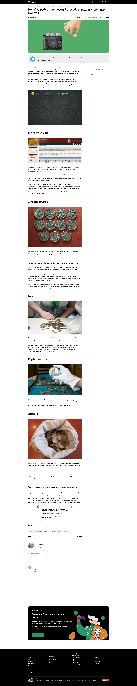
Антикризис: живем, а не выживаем (58, 475)
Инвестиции (67, 2)
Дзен (40, 6)
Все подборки (52, 659)
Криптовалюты (31, 668)
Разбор (29, 659)
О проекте (96, 663)
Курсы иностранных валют (55, 662)
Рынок (29, 657)
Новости (51, 653)
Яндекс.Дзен (77, 664)
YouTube (77, 655)
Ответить (35, 571)
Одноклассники (78, 660)
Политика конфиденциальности (101, 655)
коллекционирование (57, 531)
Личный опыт (31, 661)
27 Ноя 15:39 (69, 519)
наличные (66, 531)
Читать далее (44, 519)
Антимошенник (58, 2)
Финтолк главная (32, 6)
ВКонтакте (77, 657)
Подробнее (38, 635)
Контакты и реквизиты (99, 661)
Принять (105, 680)
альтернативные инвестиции (35, 531)
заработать (46, 531)
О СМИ (95, 659)
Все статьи (91, 74)
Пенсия (30, 672)
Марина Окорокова (104, 65)
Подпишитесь (85, 58)
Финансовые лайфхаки (46, 2)
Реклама (96, 657)
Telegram (77, 662)
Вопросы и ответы (77, 2)
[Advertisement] (68, 589)
